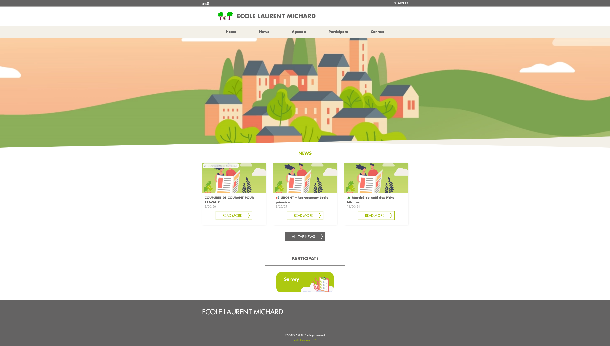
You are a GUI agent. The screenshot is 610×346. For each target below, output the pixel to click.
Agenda (299, 31)
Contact (377, 31)
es (406, 3)
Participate (338, 31)
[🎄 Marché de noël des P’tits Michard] (376, 177)
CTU (315, 340)
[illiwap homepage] (244, 3)
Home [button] (231, 31)
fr (395, 3)
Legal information (301, 340)
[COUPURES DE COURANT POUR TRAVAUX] (234, 177)
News (264, 31)
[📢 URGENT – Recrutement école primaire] (305, 177)
